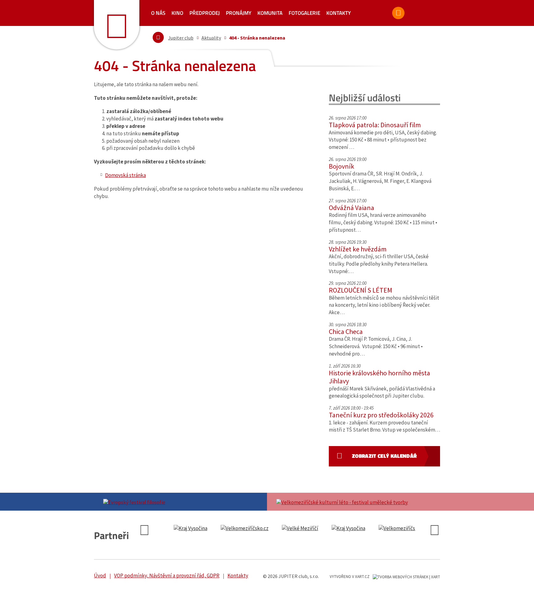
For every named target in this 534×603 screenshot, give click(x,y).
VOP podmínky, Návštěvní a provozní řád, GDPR (166, 575)
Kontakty (338, 13)
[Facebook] (413, 15)
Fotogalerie (304, 13)
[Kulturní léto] (353, 502)
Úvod (100, 575)
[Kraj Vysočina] (190, 528)
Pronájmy (238, 13)
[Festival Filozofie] (180, 502)
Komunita (269, 13)
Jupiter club (180, 38)
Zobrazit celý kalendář (384, 456)
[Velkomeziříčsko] (245, 528)
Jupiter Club (116, 24)
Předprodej (204, 13)
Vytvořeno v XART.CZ (350, 576)
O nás (158, 13)
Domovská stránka (125, 175)
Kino (177, 13)
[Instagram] (430, 15)
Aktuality (211, 38)
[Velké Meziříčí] (300, 528)
